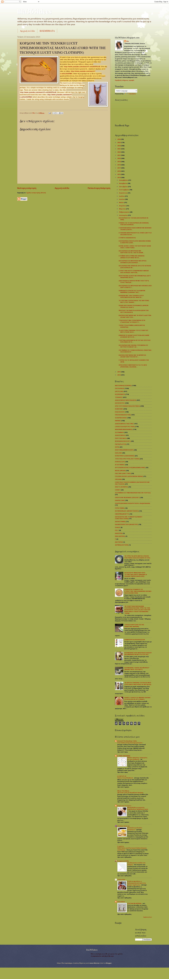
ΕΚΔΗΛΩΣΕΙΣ (120, 412)
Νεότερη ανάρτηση (26, 188)
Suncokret (121, 902)
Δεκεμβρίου (123, 180)
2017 (119, 168)
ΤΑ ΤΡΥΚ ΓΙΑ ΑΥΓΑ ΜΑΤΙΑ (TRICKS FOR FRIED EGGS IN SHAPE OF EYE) (137, 557)
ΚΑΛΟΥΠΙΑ (118, 533)
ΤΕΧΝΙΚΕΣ (119, 397)
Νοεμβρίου (123, 183)
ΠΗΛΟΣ (117, 527)
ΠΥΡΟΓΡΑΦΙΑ (119, 508)
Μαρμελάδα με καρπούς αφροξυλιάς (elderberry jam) (137, 808)
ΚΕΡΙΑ (117, 447)
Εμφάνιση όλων (147, 917)
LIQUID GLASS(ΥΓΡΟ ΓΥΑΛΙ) (125, 426)
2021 (119, 155)
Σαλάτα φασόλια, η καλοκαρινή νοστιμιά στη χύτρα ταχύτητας (136, 883)
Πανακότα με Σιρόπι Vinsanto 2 (134, 828)
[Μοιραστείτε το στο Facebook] (60, 113)
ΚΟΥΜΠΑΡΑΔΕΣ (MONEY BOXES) (127, 511)
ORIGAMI (118, 479)
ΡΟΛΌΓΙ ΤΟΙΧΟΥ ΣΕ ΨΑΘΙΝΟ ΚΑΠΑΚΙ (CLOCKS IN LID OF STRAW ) (137, 698)
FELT (117, 530)
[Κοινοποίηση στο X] (58, 113)
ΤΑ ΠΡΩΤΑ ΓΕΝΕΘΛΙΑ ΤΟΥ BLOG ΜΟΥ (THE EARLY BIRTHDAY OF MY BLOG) (137, 683)
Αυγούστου (123, 193)
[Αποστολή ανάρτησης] (49, 113)
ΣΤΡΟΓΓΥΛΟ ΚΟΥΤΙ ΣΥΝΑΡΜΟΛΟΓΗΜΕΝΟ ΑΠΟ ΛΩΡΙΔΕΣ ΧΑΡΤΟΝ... (134, 271)
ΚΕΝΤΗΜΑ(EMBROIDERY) (124, 450)
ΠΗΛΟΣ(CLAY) (120, 461)
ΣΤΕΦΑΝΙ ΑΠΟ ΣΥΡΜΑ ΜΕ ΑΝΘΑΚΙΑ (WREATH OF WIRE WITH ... (131, 256)
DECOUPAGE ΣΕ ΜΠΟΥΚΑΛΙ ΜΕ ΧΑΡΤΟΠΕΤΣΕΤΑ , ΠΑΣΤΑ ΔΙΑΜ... (131, 251)
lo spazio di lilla (123, 861)
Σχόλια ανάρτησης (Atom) (36, 193)
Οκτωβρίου (123, 186)
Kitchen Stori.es (123, 826)
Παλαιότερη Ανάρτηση (99, 188)
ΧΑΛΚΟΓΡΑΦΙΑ (120, 521)
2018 (119, 165)
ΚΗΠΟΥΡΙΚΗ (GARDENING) (125, 456)
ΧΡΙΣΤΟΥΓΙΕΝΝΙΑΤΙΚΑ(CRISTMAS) (127, 406)
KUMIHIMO (119, 409)
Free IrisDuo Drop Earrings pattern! (130, 743)
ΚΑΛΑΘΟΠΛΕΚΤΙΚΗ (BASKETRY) (126, 524)
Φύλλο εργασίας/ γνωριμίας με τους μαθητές (137, 758)
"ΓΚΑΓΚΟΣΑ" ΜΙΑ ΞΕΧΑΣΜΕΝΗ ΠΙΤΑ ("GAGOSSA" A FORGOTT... (132, 321)
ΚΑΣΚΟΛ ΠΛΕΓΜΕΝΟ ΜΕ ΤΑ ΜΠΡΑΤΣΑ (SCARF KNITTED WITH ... (132, 356)
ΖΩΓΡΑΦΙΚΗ (119, 432)
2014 (119, 177)
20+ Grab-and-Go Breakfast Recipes (130, 792)
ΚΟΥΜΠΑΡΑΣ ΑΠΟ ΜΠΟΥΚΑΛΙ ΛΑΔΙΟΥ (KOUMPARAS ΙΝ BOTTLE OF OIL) (138, 653)
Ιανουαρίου (123, 215)
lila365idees (34, 11)
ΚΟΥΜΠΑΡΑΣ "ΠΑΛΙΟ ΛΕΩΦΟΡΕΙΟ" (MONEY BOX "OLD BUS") (136, 668)
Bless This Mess (123, 791)
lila (127, 41)
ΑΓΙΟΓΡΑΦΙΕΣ (120, 464)
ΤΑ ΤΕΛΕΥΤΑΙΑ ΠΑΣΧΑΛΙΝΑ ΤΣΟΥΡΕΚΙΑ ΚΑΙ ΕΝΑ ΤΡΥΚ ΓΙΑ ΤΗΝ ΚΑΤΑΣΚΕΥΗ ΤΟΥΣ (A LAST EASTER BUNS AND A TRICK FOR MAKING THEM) (137, 609)
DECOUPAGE (119, 388)
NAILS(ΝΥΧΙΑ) (120, 536)
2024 (119, 146)
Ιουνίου (122, 199)
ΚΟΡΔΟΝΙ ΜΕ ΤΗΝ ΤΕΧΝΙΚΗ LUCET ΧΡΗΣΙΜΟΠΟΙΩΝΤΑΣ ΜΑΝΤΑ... (131, 296)
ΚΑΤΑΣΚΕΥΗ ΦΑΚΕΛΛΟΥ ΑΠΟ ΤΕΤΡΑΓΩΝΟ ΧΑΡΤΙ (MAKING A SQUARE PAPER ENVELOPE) (135, 574)
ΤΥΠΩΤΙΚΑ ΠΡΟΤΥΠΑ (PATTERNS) (127, 459)
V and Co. (120, 846)
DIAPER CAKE (120, 500)
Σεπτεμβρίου (124, 190)
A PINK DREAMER (123, 756)
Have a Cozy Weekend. (125, 778)
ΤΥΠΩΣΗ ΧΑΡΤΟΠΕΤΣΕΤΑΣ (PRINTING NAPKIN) (134, 625)
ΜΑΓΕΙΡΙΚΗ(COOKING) (123, 385)
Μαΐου (121, 202)
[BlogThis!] (55, 113)
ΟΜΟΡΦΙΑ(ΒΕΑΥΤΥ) (122, 514)
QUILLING (118, 453)
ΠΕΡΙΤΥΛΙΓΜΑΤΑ (121, 438)
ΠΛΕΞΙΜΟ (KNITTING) (123, 473)
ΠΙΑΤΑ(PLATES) (120, 444)
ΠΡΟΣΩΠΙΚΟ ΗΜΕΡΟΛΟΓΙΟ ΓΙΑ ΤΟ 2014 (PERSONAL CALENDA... (133, 366)
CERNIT (117, 490)
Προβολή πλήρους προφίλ (124, 80)
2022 (119, 152)
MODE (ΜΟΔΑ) (120, 470)
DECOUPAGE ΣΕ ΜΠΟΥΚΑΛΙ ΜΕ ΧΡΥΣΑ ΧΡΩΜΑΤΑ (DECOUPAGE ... (132, 261)
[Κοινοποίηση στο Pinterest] (62, 113)
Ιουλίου (122, 196)
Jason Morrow (94, 963)
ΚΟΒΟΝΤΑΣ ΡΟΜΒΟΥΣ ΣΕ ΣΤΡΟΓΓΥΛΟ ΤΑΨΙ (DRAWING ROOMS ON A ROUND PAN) (137, 591)
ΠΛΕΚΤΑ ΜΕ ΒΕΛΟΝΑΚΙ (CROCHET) (127, 497)
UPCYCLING (119, 391)
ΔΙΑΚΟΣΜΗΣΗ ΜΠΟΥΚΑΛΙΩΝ (125, 400)
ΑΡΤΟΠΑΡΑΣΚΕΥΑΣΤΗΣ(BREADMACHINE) (130, 467)
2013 (119, 372)
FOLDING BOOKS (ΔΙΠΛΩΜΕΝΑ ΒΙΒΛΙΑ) (129, 476)
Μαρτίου (122, 209)
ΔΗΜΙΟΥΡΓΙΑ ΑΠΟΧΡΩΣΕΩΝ (134, 639)
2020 (119, 158)
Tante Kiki (121, 879)
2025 (119, 142)
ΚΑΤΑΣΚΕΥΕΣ (120, 403)
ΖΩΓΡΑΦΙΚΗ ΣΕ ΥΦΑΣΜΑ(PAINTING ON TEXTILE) (133, 493)
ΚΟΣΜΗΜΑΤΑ (47, 30)
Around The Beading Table (127, 741)
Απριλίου (122, 206)
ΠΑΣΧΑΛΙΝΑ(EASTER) (123, 415)
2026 (119, 139)
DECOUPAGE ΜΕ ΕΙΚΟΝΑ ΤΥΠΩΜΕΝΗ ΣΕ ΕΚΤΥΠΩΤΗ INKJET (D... (133, 346)
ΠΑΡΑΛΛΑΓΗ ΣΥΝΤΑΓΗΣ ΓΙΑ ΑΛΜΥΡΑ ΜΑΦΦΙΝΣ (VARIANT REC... (132, 291)
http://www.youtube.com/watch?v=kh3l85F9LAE (82, 66)
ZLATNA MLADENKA (134, 903)
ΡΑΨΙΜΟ (118, 420)
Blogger (109, 963)
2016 (119, 171)
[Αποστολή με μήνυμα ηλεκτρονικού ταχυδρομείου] (53, 113)
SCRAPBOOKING (121, 418)
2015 (119, 174)
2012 (119, 375)
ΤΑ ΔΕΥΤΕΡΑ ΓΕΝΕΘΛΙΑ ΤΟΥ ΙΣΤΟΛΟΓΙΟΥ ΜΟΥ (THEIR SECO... (133, 331)
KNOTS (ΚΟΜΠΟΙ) (121, 487)
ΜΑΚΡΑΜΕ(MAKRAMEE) (123, 429)
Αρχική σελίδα (27, 30)
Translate (132, 94)
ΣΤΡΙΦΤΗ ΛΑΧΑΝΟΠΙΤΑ (127, 238)
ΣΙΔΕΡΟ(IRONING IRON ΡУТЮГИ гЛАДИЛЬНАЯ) (132, 503)
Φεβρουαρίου (124, 212)
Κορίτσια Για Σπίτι (124, 806)
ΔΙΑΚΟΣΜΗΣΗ (120, 435)
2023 (119, 149)
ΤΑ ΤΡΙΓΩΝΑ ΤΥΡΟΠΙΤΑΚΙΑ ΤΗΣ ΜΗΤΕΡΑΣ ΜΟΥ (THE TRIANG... (134, 301)
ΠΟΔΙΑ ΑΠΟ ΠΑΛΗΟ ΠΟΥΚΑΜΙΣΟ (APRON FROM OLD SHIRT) (133, 306)
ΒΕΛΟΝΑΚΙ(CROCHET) (123, 441)
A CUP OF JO (121, 776)
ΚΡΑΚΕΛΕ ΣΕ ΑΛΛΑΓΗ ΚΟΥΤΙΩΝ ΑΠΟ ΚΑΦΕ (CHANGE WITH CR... (134, 336)
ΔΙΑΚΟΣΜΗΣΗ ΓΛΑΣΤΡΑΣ (124, 423)
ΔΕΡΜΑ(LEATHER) (121, 545)
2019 (119, 161)
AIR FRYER (119, 542)
